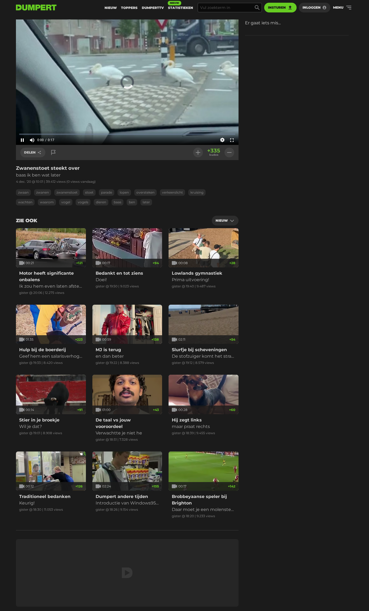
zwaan (23, 192)
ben (132, 202)
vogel (65, 202)
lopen (124, 192)
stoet (89, 192)
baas (117, 202)
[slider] (127, 134)
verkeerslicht (172, 192)
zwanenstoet (67, 192)
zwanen (42, 192)
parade (106, 192)
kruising (196, 192)
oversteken (145, 192)
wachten (25, 202)
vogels (83, 202)
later (146, 202)
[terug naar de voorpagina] (36, 8)
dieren (101, 202)
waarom (47, 202)
